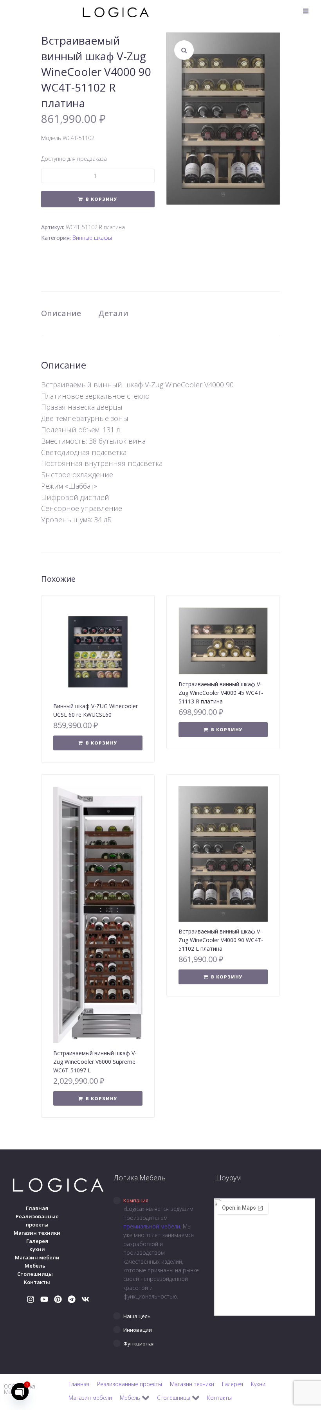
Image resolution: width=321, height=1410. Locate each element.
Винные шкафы (92, 237)
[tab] (160, 1200)
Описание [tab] (61, 313)
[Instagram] (30, 1299)
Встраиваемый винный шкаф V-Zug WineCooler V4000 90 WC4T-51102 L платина (221, 940)
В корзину (101, 199)
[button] (306, 11)
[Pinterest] (58, 1299)
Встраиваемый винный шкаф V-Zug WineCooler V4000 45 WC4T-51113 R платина (221, 692)
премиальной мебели (151, 1226)
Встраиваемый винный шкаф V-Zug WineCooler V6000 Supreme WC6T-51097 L (95, 1061)
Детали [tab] (113, 313)
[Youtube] (44, 1299)
